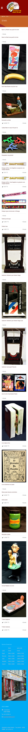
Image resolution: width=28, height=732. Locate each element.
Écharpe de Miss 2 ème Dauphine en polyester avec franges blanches (13, 182)
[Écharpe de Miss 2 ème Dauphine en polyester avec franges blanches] (14, 178)
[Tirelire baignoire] (14, 605)
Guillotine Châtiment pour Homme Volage (11, 275)
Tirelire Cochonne (6, 627)
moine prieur (5, 500)
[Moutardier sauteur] (14, 519)
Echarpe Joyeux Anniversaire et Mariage (11, 211)
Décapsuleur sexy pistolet (7, 155)
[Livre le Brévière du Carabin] (14, 466)
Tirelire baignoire (6, 619)
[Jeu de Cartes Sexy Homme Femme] (14, 383)
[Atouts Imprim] (14, 7)
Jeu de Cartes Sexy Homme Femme (9, 394)
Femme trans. (5, 226)
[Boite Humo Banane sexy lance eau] (14, 64)
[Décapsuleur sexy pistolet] (14, 144)
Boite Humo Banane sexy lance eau (9, 86)
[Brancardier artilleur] (14, 105)
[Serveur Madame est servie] (14, 562)
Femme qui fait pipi (6, 219)
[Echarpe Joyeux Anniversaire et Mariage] (14, 199)
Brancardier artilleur (6, 120)
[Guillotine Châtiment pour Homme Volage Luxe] (14, 300)
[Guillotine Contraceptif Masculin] (14, 346)
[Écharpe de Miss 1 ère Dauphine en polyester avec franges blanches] (14, 164)
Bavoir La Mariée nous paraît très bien (10, 29)
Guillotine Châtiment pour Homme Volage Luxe (12, 320)
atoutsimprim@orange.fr (9, 717)
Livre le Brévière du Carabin (8, 484)
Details (4, 34)
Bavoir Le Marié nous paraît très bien (10, 37)
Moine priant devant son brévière (9, 492)
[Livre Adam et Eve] (14, 421)
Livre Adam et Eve (6, 443)
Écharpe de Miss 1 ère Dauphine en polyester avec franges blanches (13, 168)
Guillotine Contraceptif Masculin (9, 367)
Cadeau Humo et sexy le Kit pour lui (10, 127)
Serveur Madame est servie (8, 586)
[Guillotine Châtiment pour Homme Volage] (14, 253)
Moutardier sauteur (6, 534)
